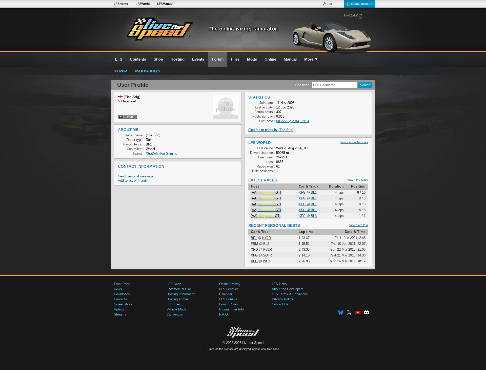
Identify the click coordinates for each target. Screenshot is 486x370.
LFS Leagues (229, 289)
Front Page (122, 284)
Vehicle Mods (176, 309)
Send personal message (135, 176)
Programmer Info (231, 309)
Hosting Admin (177, 299)
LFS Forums (228, 299)
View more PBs (358, 225)
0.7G (189, 36)
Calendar (225, 294)
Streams (120, 314)
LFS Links (279, 284)
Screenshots (123, 304)
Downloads (122, 294)
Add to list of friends (133, 180)
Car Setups (175, 314)
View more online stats (354, 142)
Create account (361, 4)
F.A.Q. (224, 314)
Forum (121, 71)
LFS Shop (174, 284)
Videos (119, 309)
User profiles (147, 71)
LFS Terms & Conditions (290, 294)
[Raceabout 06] (331, 32)
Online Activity (229, 284)
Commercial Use (179, 289)
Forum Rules (228, 304)
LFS (121, 4)
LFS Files (174, 304)
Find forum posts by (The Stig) (270, 130)
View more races (357, 179)
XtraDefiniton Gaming (161, 153)
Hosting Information (181, 294)
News (118, 289)
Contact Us (280, 304)
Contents (120, 299)
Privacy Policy (282, 299)
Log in (331, 4)
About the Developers (287, 289)
